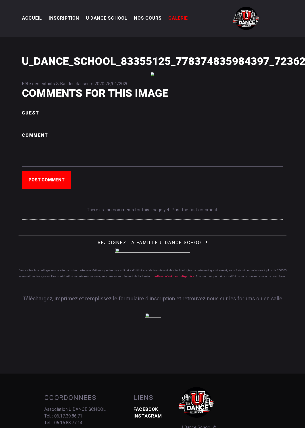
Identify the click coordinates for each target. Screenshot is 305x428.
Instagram (148, 416)
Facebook (146, 409)
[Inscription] (153, 320)
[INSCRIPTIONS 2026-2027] (152, 254)
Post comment (47, 180)
